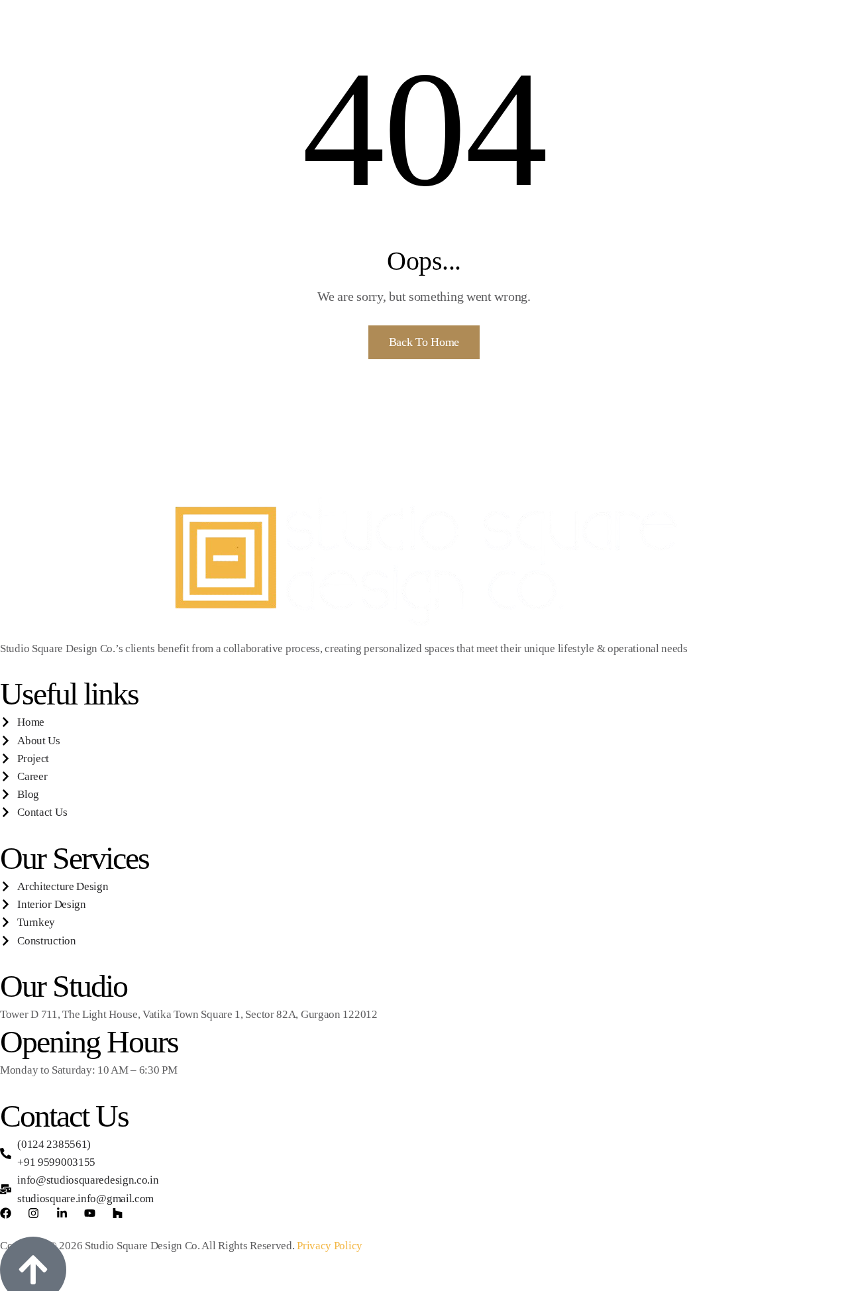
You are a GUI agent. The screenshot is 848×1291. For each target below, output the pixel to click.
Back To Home (424, 342)
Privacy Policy (329, 1245)
